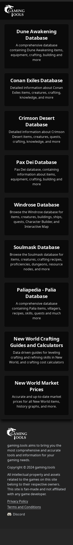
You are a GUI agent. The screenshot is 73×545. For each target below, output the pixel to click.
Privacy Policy (17, 501)
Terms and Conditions (24, 507)
